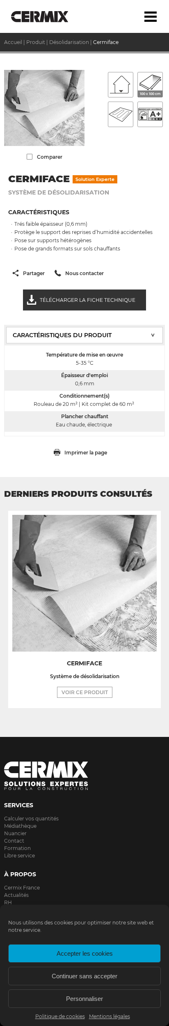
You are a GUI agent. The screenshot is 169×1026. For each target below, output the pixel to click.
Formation (17, 848)
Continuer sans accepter (84, 976)
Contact (14, 841)
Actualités (16, 895)
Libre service (19, 855)
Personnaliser (84, 998)
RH (8, 902)
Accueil (13, 42)
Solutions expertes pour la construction (46, 16)
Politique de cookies (60, 1016)
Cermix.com (84, 776)
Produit (35, 42)
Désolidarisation (69, 42)
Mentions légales (109, 1016)
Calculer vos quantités (31, 818)
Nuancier (15, 833)
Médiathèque (20, 826)
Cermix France (22, 888)
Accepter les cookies (85, 953)
